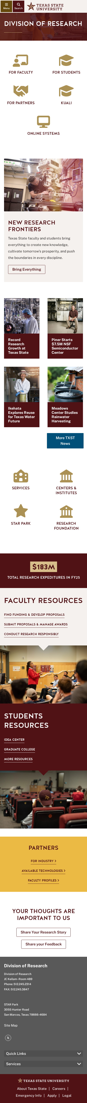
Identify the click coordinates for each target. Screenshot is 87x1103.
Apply (52, 1095)
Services (13, 1064)
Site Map (11, 1025)
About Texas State (32, 1089)
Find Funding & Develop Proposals (34, 615)
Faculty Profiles (42, 880)
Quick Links (16, 1053)
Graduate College (19, 749)
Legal (66, 1095)
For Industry (42, 861)
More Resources (18, 759)
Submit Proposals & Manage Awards (36, 624)
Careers (58, 1089)
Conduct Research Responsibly (31, 634)
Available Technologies (42, 871)
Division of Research (25, 965)
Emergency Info (29, 1095)
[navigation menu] (6, 6)
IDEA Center (14, 740)
